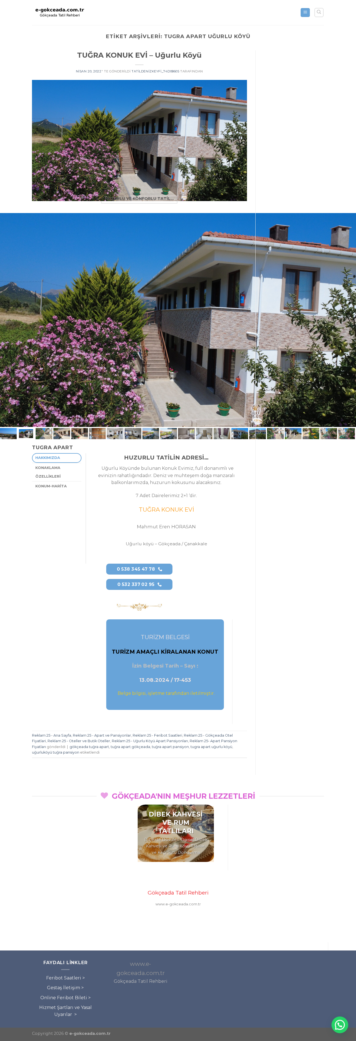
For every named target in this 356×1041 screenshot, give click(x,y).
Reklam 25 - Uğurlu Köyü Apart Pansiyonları (150, 741)
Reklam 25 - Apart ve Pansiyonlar (102, 735)
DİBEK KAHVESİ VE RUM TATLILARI (176, 822)
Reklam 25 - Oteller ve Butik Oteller (79, 741)
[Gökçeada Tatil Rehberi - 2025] (60, 12)
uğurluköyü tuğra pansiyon (55, 752)
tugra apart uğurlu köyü (211, 747)
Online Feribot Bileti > (65, 997)
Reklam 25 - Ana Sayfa (51, 735)
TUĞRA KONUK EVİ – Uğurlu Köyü (139, 55)
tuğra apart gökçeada (130, 747)
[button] (340, 1024)
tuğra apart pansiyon (170, 747)
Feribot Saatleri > (65, 978)
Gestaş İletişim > (65, 987)
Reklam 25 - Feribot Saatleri (157, 735)
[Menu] (305, 12)
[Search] (319, 12)
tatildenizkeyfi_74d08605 (155, 71)
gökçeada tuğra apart (89, 747)
